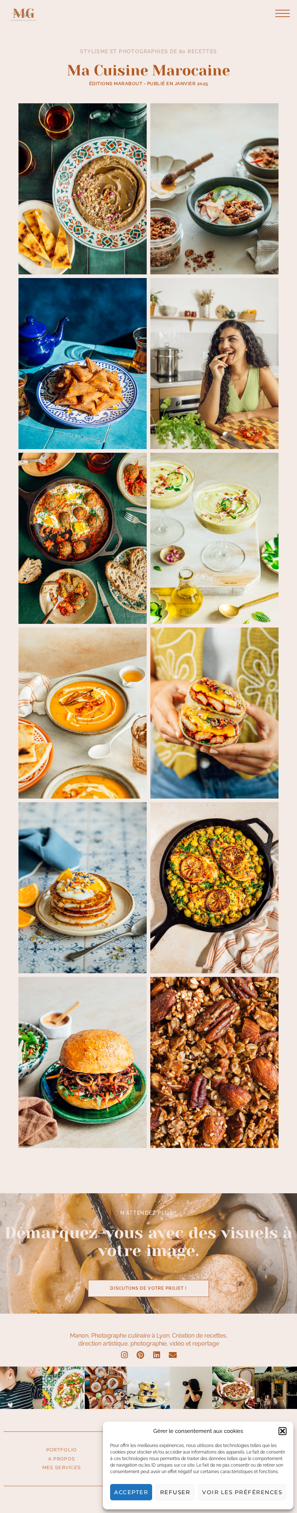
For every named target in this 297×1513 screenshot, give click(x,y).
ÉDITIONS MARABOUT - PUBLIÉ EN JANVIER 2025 (148, 83)
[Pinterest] (140, 1355)
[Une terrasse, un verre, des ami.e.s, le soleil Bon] (276, 1388)
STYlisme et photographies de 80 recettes (148, 51)
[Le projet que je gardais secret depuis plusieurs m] (21, 1388)
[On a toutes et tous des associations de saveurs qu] (148, 1388)
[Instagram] (124, 1355)
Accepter (131, 1492)
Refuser (175, 1492)
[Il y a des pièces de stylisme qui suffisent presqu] (233, 1388)
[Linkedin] (157, 1355)
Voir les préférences (242, 1492)
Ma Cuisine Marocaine (148, 70)
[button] (282, 1431)
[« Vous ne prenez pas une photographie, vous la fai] (191, 1388)
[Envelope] (173, 1355)
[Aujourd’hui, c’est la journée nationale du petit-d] (106, 1388)
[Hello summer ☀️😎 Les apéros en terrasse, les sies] (63, 1388)
